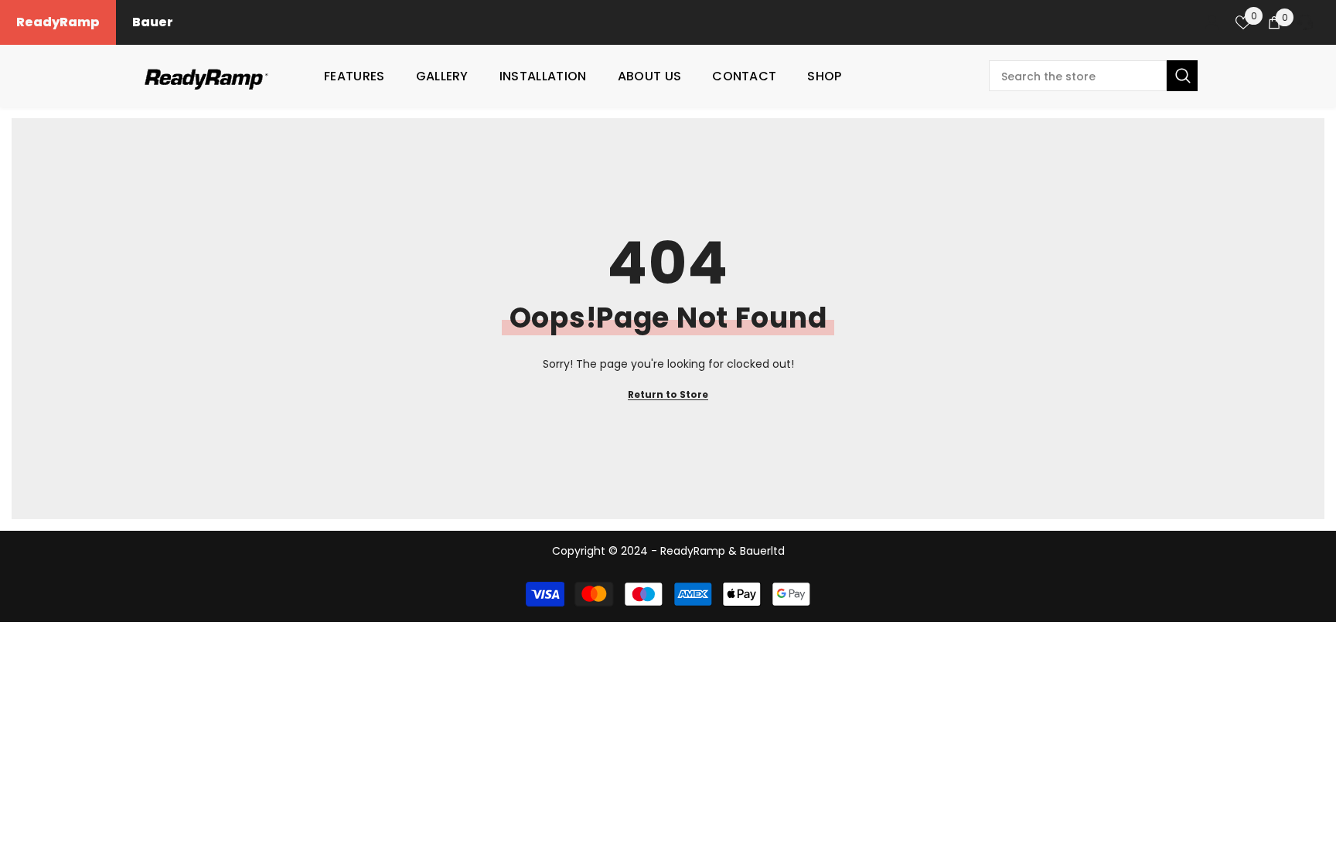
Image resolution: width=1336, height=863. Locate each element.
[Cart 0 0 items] (1274, 22)
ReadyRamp (58, 22)
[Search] (1093, 75)
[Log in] (1212, 22)
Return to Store (668, 394)
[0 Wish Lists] (1243, 22)
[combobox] (1078, 75)
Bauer (152, 22)
